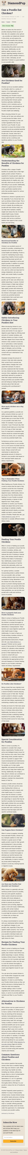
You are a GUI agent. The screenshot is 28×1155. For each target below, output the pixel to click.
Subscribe (13, 1141)
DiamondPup (16, 3)
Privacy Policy (19, 1150)
